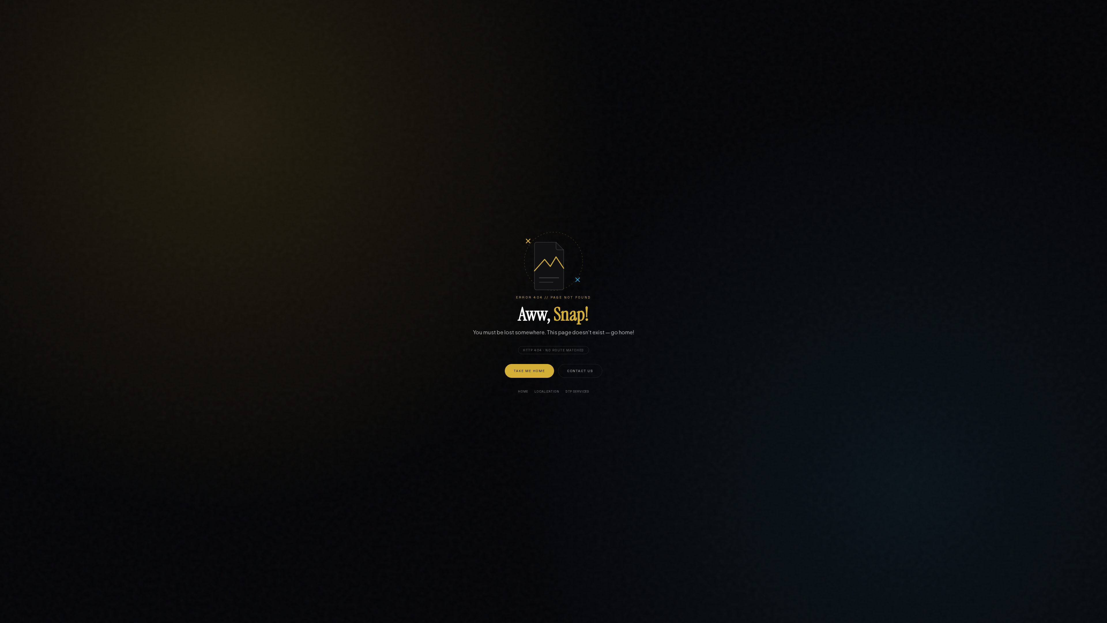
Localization (546, 391)
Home (523, 391)
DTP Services (577, 391)
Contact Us (580, 371)
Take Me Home (529, 371)
